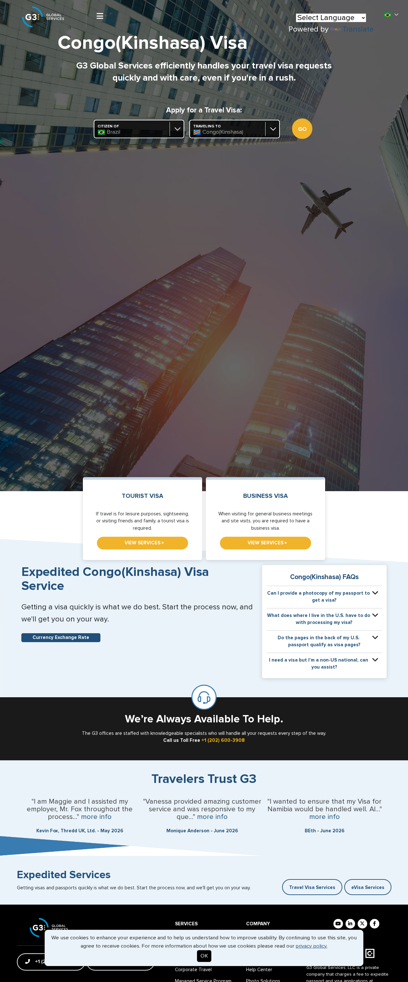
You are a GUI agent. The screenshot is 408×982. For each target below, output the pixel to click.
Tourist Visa (142, 496)
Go (302, 129)
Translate (358, 29)
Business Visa (265, 496)
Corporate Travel (193, 969)
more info (96, 817)
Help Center (259, 969)
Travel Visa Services (312, 887)
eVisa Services (367, 887)
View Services (144, 542)
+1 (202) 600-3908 (223, 740)
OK (204, 956)
